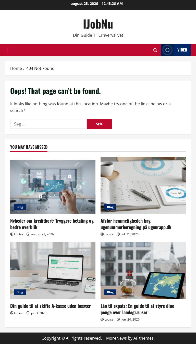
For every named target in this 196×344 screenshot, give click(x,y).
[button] (10, 50)
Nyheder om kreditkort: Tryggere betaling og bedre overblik (52, 223)
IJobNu (98, 23)
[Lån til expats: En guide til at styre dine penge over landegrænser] (143, 270)
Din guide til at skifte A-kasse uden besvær (50, 305)
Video (182, 50)
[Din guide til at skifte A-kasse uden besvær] (52, 270)
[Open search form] (155, 50)
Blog (20, 207)
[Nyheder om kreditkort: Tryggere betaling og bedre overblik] (52, 185)
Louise (18, 234)
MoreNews (116, 338)
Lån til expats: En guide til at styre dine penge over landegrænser (137, 308)
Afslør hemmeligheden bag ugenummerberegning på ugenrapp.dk (136, 223)
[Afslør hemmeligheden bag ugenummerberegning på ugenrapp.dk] (143, 185)
